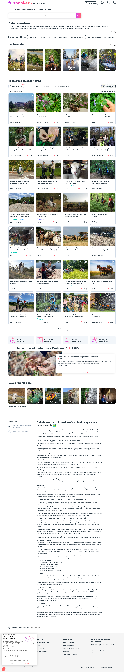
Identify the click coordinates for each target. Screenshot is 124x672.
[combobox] (27, 15)
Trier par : (107, 91)
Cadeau (17, 9)
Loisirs (10, 9)
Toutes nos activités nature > (18, 406)
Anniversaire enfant (28, 9)
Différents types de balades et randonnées (21, 426)
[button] (102, 3)
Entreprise (48, 9)
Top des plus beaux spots (20, 431)
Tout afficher (62, 329)
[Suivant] (115, 33)
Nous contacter (97, 650)
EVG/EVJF (40, 9)
